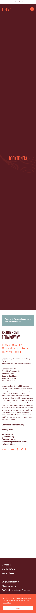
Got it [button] (18, 608)
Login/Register (9, 582)
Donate (5, 565)
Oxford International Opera (15, 590)
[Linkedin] (26, 449)
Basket (21, 2)
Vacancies (7, 573)
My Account (8, 586)
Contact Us (7, 569)
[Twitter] (21, 449)
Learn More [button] (7, 603)
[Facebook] (17, 449)
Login (14, 2)
